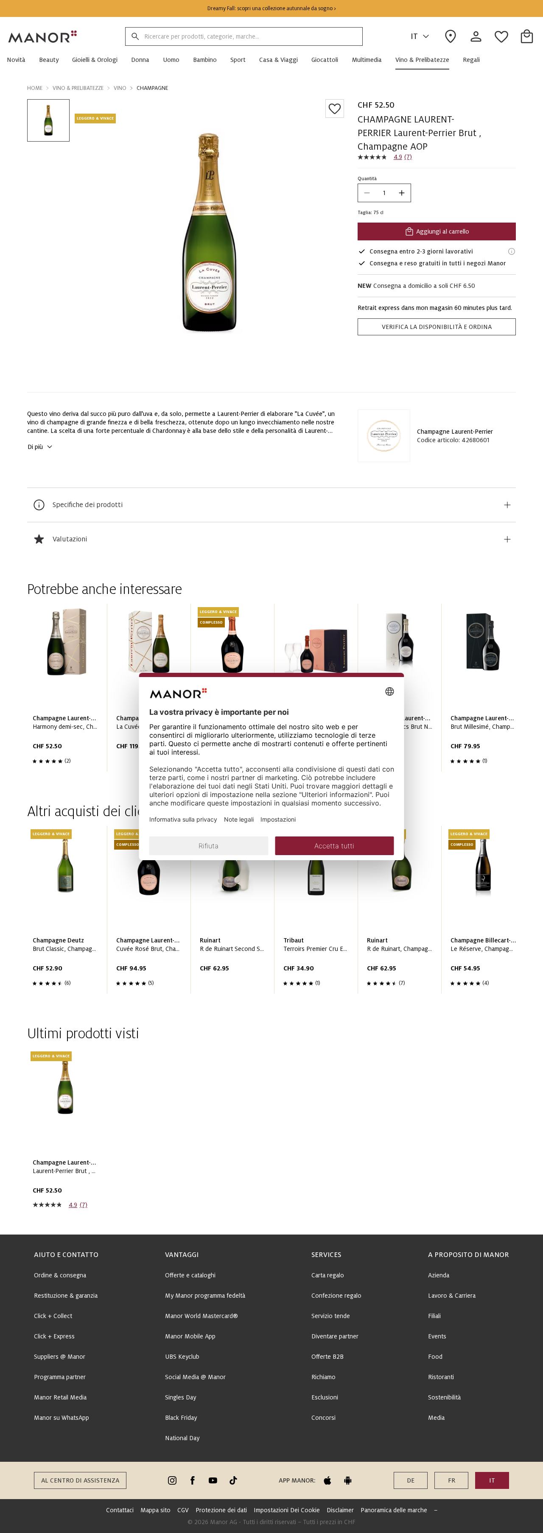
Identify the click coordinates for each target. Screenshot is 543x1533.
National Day (182, 1438)
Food (435, 1356)
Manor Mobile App (190, 1336)
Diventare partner (334, 1336)
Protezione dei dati (221, 1510)
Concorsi (323, 1417)
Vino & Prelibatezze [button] (78, 88)
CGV (183, 1510)
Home (34, 88)
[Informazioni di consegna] (511, 251)
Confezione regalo (336, 1295)
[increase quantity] (402, 193)
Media (436, 1417)
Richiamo (323, 1377)
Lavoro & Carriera (452, 1295)
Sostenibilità (444, 1397)
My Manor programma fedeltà (205, 1295)
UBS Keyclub (182, 1356)
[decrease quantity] (367, 193)
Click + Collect (53, 1316)
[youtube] (212, 1480)
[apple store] (327, 1480)
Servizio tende (330, 1316)
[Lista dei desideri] (334, 108)
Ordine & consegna (60, 1275)
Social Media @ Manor (195, 1377)
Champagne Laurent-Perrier (455, 431)
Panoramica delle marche (394, 1510)
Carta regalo (327, 1275)
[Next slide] (485, 691)
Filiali (434, 1316)
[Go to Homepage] (43, 36)
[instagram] (172, 1480)
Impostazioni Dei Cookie (287, 1510)
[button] (19, 60)
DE (410, 1480)
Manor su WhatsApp (61, 1417)
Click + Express (54, 1336)
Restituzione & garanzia (66, 1295)
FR (451, 1480)
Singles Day (180, 1397)
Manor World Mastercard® (201, 1316)
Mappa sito (155, 1510)
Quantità (367, 178)
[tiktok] (233, 1480)
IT (414, 36)
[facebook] (192, 1480)
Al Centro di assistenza (80, 1480)
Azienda (438, 1275)
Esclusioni (324, 1397)
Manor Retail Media (60, 1397)
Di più (35, 446)
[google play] (347, 1480)
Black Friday (181, 1417)
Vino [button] (120, 88)
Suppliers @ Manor (59, 1356)
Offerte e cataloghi (190, 1275)
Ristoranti (441, 1377)
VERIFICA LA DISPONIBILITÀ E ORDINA (437, 326)
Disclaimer (340, 1510)
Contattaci (120, 1510)
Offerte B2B (327, 1356)
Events (437, 1336)
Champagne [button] (152, 88)
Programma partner (60, 1377)
